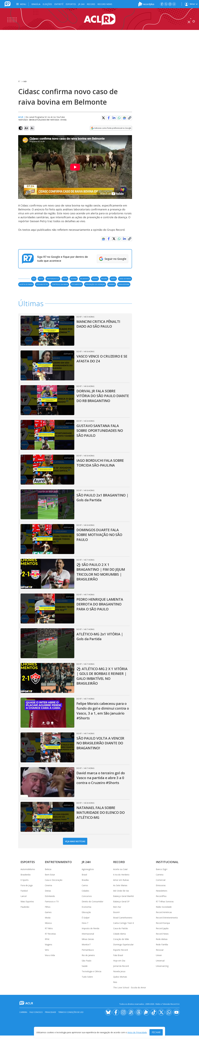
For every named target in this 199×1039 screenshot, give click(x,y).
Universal (160, 960)
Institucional (167, 862)
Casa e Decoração (53, 880)
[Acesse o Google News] (124, 118)
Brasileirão (26, 874)
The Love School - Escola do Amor (129, 987)
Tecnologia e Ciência (91, 971)
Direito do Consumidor (92, 901)
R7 (19, 81)
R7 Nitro (49, 928)
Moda (47, 917)
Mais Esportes (27, 901)
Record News (104, 4)
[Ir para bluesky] (108, 1012)
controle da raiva (60, 284)
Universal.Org (162, 966)
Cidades (85, 890)
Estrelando (50, 896)
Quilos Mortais (120, 976)
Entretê (58, 4)
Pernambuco (88, 949)
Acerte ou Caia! (120, 869)
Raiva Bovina (123, 284)
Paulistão (25, 906)
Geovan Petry (42, 284)
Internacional (88, 933)
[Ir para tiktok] (153, 1012)
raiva (65, 279)
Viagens (48, 944)
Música (48, 923)
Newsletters (161, 890)
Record (91, 4)
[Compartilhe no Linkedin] (114, 117)
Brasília (35, 4)
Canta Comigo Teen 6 (123, 923)
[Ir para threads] (138, 1012)
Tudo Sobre (87, 976)
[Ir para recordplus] (146, 1012)
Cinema (48, 885)
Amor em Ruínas (121, 880)
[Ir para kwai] (131, 1012)
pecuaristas (76, 284)
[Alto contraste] (20, 128)
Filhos (47, 906)
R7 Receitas (50, 933)
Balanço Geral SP (121, 901)
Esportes (71, 4)
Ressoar (160, 949)
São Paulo (86, 960)
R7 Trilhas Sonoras (165, 901)
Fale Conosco (36, 1012)
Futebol (24, 890)
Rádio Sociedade (164, 906)
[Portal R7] (7, 3)
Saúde (85, 966)
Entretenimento (58, 862)
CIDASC (95, 279)
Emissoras (161, 885)
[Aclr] (99, 19)
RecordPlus (161, 896)
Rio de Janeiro (88, 955)
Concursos (87, 896)
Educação (86, 912)
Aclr (25, 81)
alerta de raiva (26, 284)
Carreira (159, 874)
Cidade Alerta (119, 933)
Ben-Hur (117, 906)
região (104, 279)
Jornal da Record (121, 966)
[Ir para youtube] (176, 1012)
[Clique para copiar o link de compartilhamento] (129, 117)
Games (48, 912)
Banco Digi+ (162, 869)
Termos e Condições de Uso (70, 1012)
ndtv (41, 279)
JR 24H (81, 4)
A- (32, 128)
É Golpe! (85, 917)
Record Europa (163, 923)
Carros (85, 885)
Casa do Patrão (120, 928)
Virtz (47, 949)
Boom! (116, 912)
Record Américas (164, 912)
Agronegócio (88, 869)
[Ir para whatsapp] (169, 1012)
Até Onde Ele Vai (121, 890)
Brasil (84, 874)
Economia (86, 906)
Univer (159, 955)
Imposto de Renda (90, 928)
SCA (33, 279)
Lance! (24, 896)
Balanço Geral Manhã (123, 896)
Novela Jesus (119, 971)
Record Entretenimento (167, 917)
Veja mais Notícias (75, 841)
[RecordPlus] (146, 3)
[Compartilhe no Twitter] (103, 117)
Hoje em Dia (119, 960)
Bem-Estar (50, 874)
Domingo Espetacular (123, 944)
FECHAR (156, 1032)
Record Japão (162, 928)
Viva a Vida (50, 955)
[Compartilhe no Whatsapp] (119, 117)
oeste (113, 279)
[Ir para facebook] (162, 4)
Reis (115, 982)
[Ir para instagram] (170, 4)
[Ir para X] (166, 4)
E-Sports (25, 880)
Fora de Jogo (27, 885)
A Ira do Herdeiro (121, 874)
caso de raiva (125, 279)
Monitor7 (86, 944)
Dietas (48, 890)
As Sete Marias (120, 885)
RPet (47, 939)
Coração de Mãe (121, 939)
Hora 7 (85, 923)
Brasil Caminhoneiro (122, 917)
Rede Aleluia (161, 939)
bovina (74, 279)
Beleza (48, 869)
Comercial (160, 880)
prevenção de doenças (95, 284)
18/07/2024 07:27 (53, 279)
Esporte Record (120, 949)
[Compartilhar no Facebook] (108, 117)
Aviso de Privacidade (137, 1032)
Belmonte (84, 279)
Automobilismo (28, 869)
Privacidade (50, 1012)
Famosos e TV (52, 901)
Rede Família (162, 944)
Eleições (47, 4)
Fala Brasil (118, 955)
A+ (26, 128)
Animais (111, 284)
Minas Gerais (88, 939)
